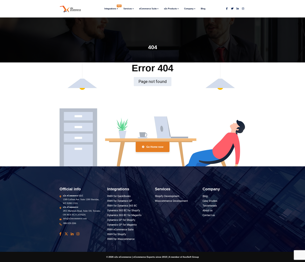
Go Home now (154, 147)
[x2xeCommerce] (67, 9)
